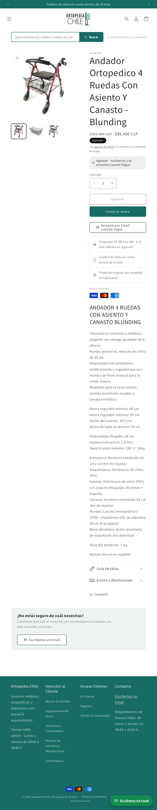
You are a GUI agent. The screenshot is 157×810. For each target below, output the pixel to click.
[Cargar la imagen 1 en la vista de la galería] (18, 131)
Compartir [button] (102, 594)
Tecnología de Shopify (65, 797)
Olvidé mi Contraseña (95, 716)
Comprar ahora (118, 211)
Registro (86, 706)
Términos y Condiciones (54, 728)
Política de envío (80, 801)
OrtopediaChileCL (41, 797)
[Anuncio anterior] (8, 4)
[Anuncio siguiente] (149, 4)
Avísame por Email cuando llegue (115, 227)
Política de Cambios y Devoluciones (55, 746)
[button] (9, 19)
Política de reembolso (94, 796)
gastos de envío (104, 146)
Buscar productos (58, 701)
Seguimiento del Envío (57, 713)
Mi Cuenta (87, 696)
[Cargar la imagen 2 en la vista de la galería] (36, 131)
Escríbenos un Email (44, 640)
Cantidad (95, 174)
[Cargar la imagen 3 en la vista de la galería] (53, 131)
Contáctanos (55, 761)
